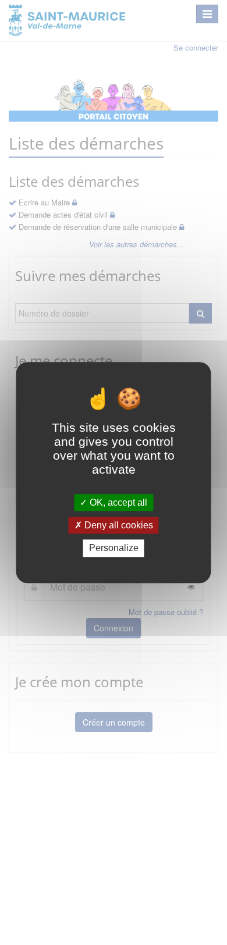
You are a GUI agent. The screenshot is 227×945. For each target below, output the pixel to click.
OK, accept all (117, 502)
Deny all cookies (117, 525)
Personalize (114, 548)
